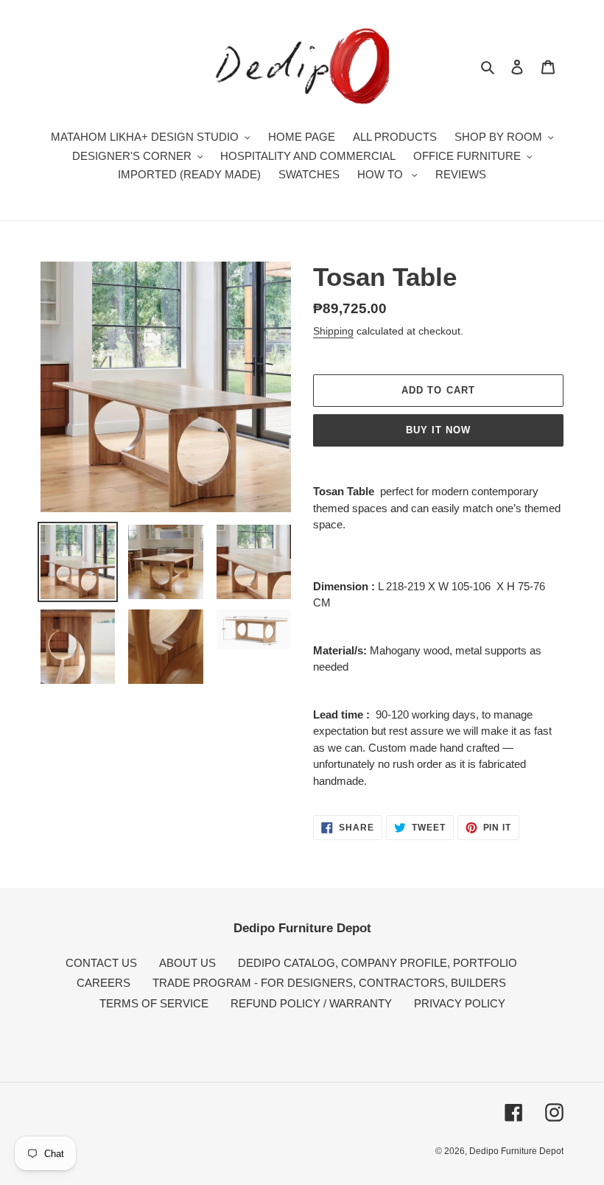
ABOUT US (187, 963)
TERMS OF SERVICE (153, 1003)
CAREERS (103, 982)
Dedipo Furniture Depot (516, 1151)
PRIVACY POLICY (459, 1003)
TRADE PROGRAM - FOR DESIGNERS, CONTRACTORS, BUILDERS (329, 982)
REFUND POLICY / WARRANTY (311, 1003)
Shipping (333, 331)
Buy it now (438, 430)
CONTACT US (101, 963)
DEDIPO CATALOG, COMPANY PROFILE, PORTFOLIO (377, 963)
